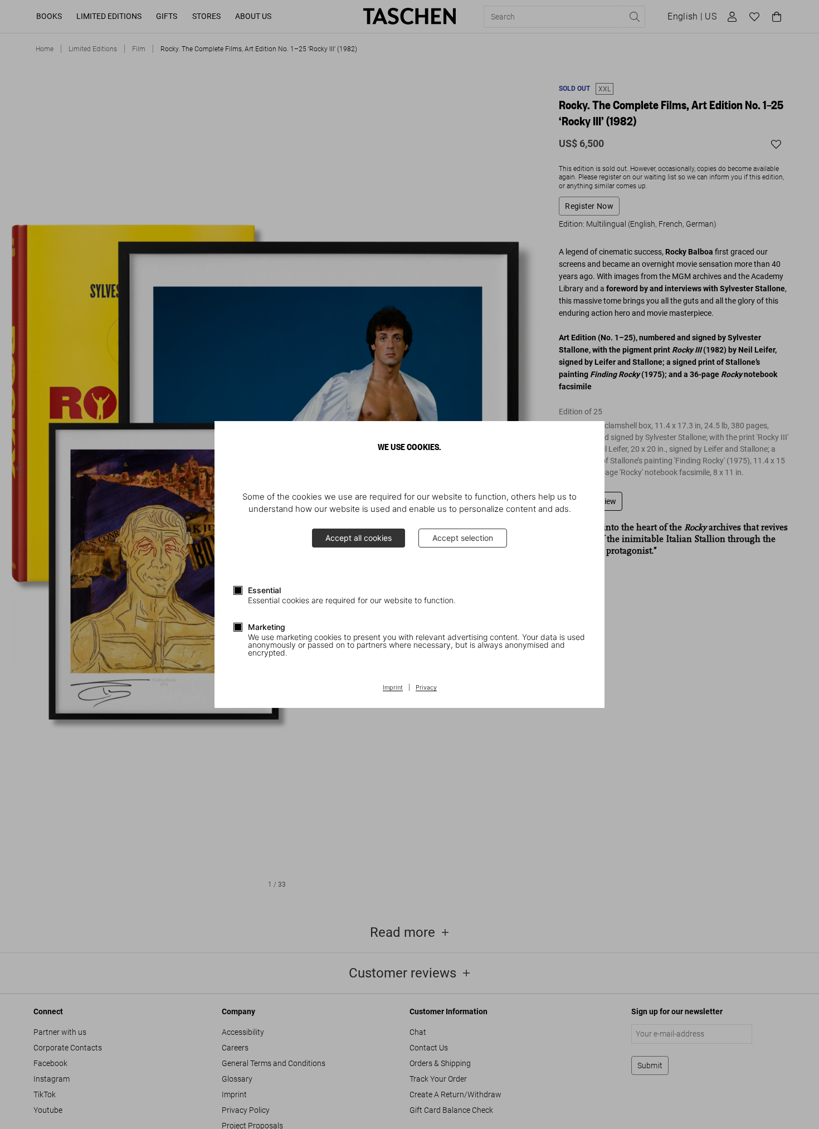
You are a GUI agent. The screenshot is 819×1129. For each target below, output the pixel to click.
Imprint (393, 688)
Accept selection (462, 537)
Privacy (426, 688)
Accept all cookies (358, 537)
